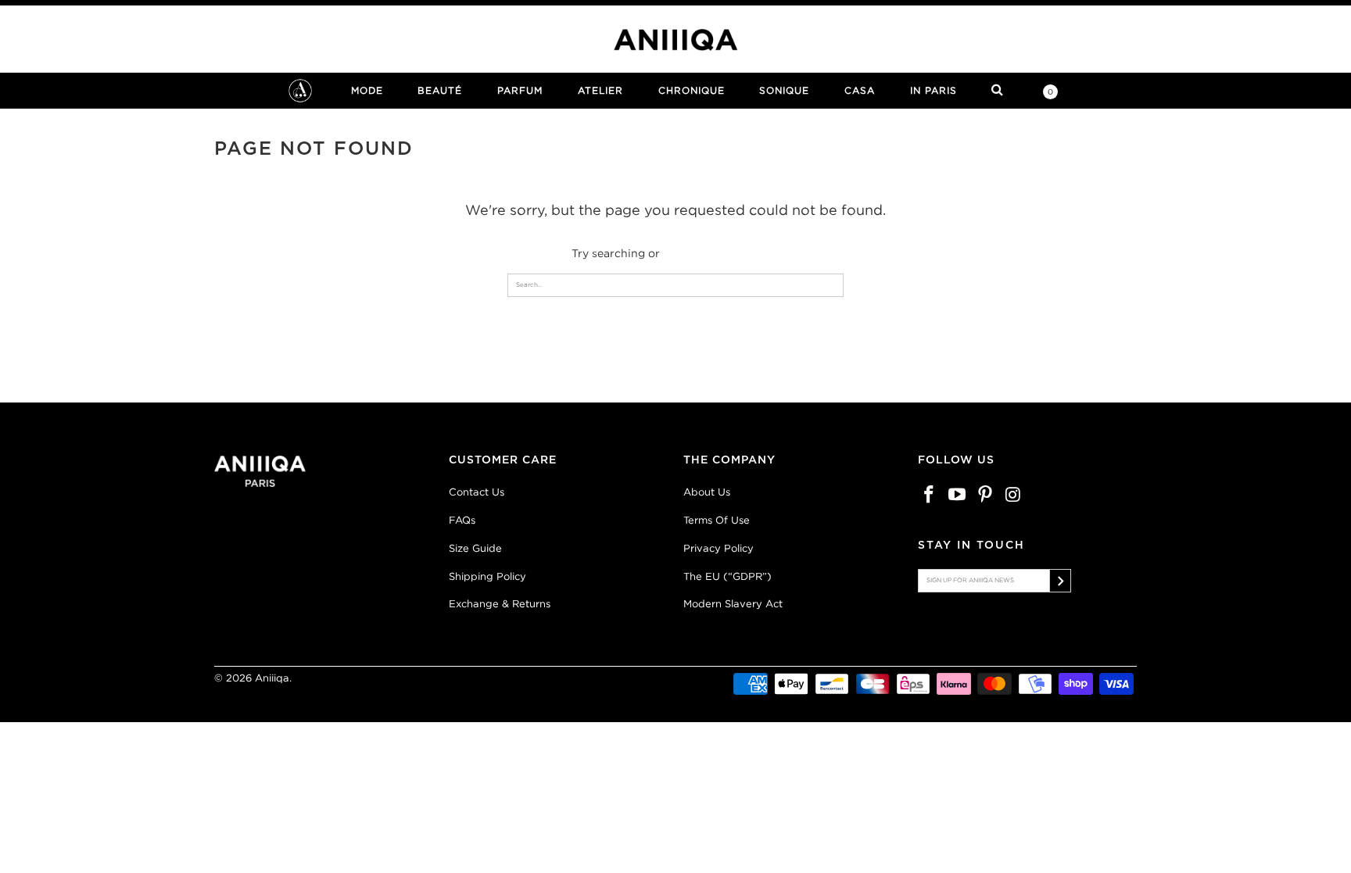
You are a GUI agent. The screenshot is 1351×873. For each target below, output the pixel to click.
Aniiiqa (272, 678)
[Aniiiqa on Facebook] (929, 495)
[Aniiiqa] (675, 40)
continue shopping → (721, 253)
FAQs (462, 520)
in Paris (933, 90)
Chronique (691, 90)
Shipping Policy (487, 576)
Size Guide (475, 548)
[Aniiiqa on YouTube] (957, 495)
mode (367, 90)
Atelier (600, 90)
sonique (784, 90)
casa (859, 90)
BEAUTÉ (439, 90)
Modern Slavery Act (733, 604)
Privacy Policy (718, 548)
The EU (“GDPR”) (727, 576)
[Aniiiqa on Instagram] (1013, 495)
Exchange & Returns (499, 604)
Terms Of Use (716, 520)
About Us (706, 492)
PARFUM (520, 90)
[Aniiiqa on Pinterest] (985, 495)
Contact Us (476, 492)
